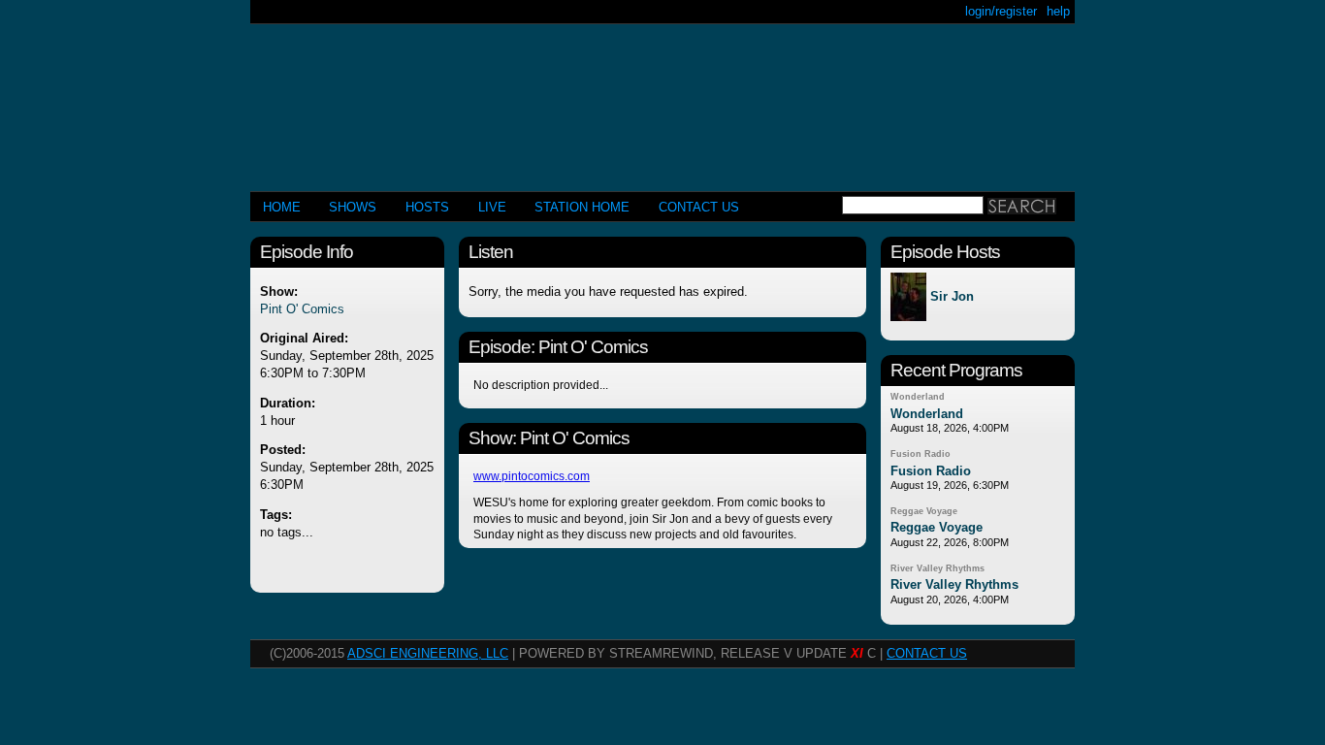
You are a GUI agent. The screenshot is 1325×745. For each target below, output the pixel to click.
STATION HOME (582, 207)
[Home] (662, 99)
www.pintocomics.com (531, 476)
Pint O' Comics (302, 309)
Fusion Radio (920, 454)
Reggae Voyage (923, 511)
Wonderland (917, 397)
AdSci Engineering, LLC (427, 653)
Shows (352, 207)
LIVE (492, 207)
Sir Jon (952, 297)
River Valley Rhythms (937, 568)
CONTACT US (699, 207)
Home (282, 207)
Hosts (427, 207)
